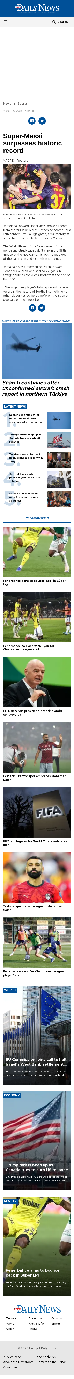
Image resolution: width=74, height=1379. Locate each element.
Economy (35, 1318)
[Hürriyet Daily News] (37, 8)
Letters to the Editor (51, 1362)
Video (10, 1329)
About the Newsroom (18, 1362)
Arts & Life (36, 1323)
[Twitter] (42, 121)
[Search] (54, 22)
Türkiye (11, 1318)
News (7, 103)
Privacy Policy (12, 1356)
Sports (22, 103)
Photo (33, 1329)
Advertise (10, 1367)
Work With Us (46, 1356)
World (10, 1323)
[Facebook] (32, 121)
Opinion (56, 1318)
